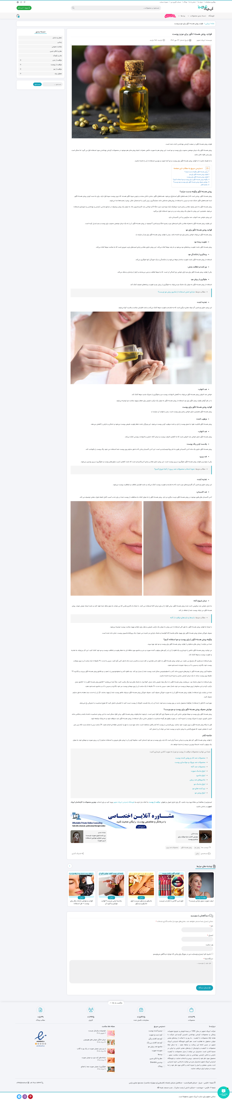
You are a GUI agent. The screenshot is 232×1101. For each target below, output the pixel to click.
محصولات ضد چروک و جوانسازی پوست (190, 762)
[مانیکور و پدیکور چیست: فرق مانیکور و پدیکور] (141, 885)
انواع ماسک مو (199, 784)
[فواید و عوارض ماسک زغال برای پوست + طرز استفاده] (81, 885)
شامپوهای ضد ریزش (197, 779)
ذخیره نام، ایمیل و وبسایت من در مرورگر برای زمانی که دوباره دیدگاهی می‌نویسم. (182, 954)
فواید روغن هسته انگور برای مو (198, 174)
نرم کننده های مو (198, 788)
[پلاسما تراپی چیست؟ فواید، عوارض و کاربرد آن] (111, 885)
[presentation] (70, 866)
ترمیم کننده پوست (155, 1030)
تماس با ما (192, 2)
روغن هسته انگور (186, 847)
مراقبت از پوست (56, 64)
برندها (182, 16)
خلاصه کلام (204, 185)
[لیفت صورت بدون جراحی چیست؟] (201, 885)
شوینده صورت (157, 1050)
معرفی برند (58, 73)
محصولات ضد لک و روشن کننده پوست (190, 758)
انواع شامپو (200, 775)
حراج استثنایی (170, 16)
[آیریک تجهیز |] (205, 7)
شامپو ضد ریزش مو (155, 1046)
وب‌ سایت (209, 944)
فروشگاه (211, 16)
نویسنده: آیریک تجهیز (204, 40)
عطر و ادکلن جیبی (56, 51)
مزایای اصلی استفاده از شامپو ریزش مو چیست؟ (176, 291)
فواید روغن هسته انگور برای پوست (197, 177)
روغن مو (197, 847)
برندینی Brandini (156, 1062)
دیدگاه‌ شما (208, 958)
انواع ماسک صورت (198, 771)
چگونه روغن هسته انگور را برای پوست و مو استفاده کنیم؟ (190, 179)
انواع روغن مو (200, 792)
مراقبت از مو (58, 69)
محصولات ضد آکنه (198, 766)
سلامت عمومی (57, 46)
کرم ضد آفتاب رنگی (155, 1038)
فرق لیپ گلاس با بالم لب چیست (171, 901)
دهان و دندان (57, 37)
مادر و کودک (57, 55)
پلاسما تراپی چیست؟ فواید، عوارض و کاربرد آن (111, 902)
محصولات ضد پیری (172, 847)
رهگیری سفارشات (210, 2)
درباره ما (200, 2)
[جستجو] (73, 8)
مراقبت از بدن (57, 60)
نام (211, 926)
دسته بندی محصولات (198, 16)
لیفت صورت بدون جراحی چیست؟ (201, 901)
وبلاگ (185, 2)
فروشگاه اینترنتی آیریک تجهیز (123, 802)
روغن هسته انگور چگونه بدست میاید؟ (196, 172)
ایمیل (210, 935)
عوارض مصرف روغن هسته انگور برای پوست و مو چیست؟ (190, 182)
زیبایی (207, 23)
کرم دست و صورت (155, 1034)
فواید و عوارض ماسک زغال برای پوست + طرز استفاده (81, 902)
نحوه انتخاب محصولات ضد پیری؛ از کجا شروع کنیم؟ (174, 469)
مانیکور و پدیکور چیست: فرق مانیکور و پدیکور (141, 902)
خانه (212, 23)
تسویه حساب (164, 2)
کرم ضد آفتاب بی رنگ (154, 1042)
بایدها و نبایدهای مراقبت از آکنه (182, 617)
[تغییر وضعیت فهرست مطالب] (206, 168)
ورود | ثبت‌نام (23, 8)
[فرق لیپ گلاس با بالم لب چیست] (171, 885)
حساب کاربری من (176, 2)
